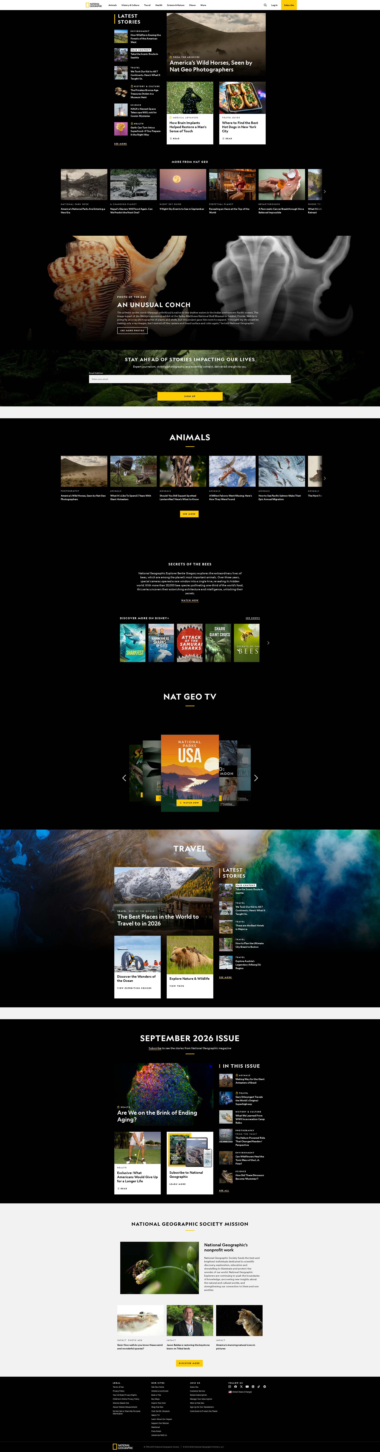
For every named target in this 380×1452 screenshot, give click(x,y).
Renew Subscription (198, 1395)
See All (224, 1190)
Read (176, 138)
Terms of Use (118, 1387)
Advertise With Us (159, 1435)
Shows (192, 5)
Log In (274, 5)
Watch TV (155, 1415)
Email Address (96, 373)
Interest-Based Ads (121, 1403)
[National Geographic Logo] (123, 1448)
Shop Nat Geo (157, 1407)
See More (120, 143)
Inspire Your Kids (158, 1403)
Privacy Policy (118, 1391)
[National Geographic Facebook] (235, 1386)
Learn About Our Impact (161, 1419)
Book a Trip (156, 1395)
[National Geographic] (94, 5)
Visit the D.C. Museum (160, 1411)
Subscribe (155, 1048)
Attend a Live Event (159, 1391)
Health (158, 5)
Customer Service (197, 1391)
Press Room (156, 1431)
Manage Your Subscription (201, 1399)
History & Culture (130, 5)
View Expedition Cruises (134, 988)
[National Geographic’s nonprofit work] (190, 1268)
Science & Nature (175, 5)
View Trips (177, 986)
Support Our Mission (160, 1423)
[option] (84, 191)
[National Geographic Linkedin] (253, 1386)
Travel (147, 5)
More (203, 5)
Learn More (178, 1184)
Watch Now (190, 600)
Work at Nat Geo (197, 1403)
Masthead (155, 1427)
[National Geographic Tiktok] (259, 1386)
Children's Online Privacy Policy (126, 1399)
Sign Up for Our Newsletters (202, 1407)
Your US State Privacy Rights (125, 1395)
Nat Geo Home (157, 1387)
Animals (113, 5)
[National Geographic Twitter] (241, 1386)
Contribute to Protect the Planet (203, 1411)
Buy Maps (155, 1399)
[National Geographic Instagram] (230, 1386)
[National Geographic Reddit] (264, 1386)
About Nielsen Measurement (125, 1407)
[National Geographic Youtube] (247, 1386)
